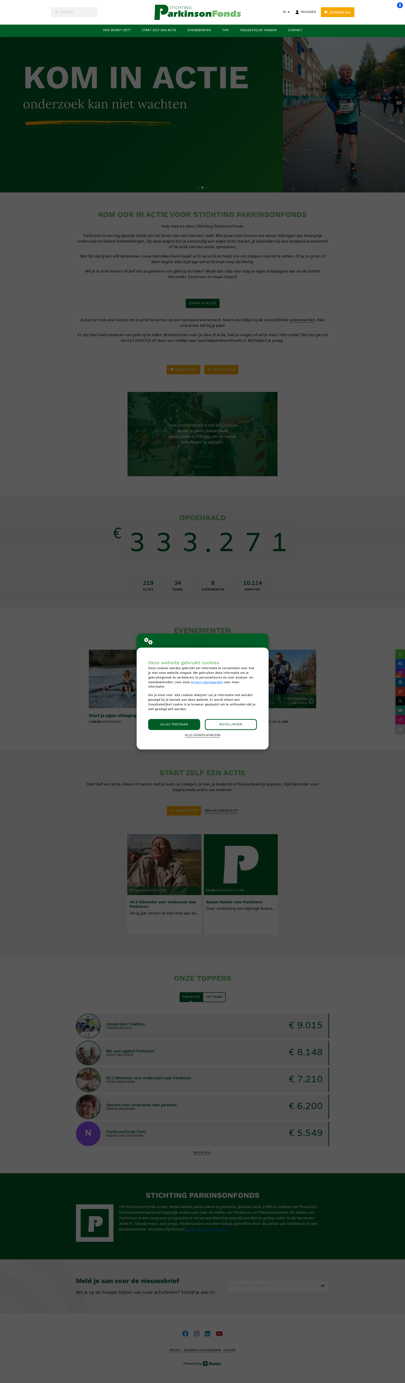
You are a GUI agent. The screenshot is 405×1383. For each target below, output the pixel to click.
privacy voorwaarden (207, 682)
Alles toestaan (174, 725)
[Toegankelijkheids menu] (400, 5)
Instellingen (230, 725)
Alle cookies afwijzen (202, 735)
